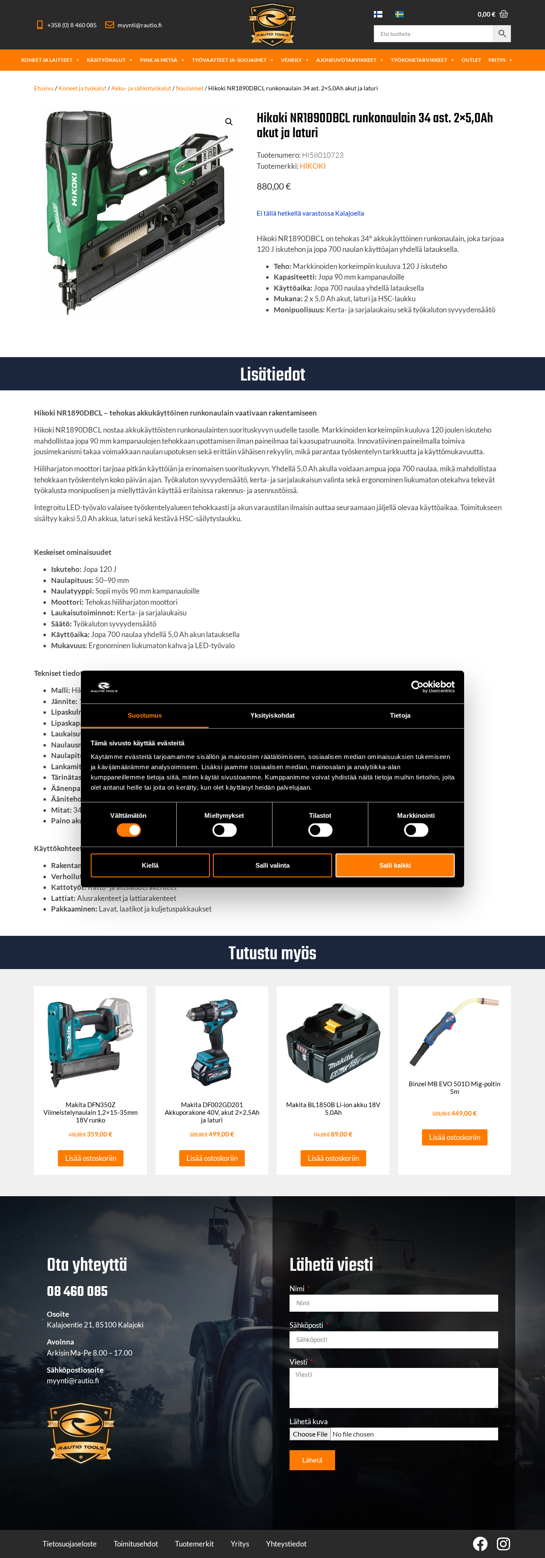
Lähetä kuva (309, 1422)
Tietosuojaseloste (70, 1543)
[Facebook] (480, 1543)
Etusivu (44, 88)
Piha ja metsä (159, 60)
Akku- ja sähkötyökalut (141, 88)
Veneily (291, 60)
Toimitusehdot (136, 1543)
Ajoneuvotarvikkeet (346, 60)
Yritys (496, 60)
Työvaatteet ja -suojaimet (229, 60)
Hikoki (313, 166)
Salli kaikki (395, 864)
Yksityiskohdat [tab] (272, 715)
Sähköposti (307, 1325)
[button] (229, 122)
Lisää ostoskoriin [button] (90, 1158)
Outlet (471, 60)
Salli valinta (272, 864)
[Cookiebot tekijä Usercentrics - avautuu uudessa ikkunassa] (417, 687)
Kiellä (150, 864)
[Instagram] (503, 1543)
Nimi (298, 1289)
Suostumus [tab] (145, 715)
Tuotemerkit (194, 1543)
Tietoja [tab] (400, 715)
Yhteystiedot (286, 1543)
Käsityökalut (106, 60)
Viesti (299, 1362)
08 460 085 (77, 1292)
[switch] (224, 830)
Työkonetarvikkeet (419, 60)
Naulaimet (190, 88)
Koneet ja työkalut (82, 88)
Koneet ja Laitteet (46, 60)
